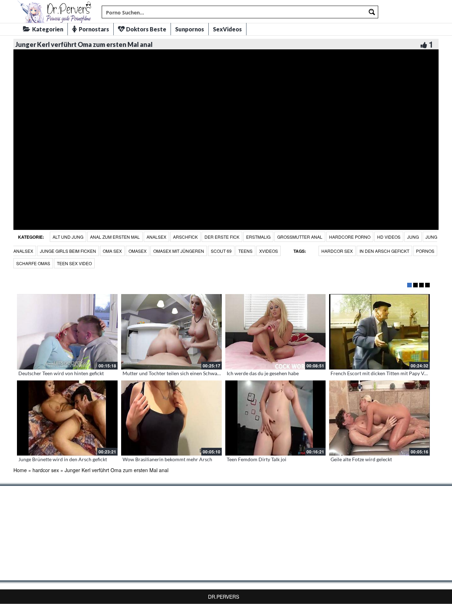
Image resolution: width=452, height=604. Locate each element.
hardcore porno (349, 237)
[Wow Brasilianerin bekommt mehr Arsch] (171, 418)
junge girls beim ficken (68, 251)
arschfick (185, 237)
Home (20, 470)
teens (245, 251)
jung (413, 237)
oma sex (112, 251)
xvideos (268, 251)
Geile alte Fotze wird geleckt (361, 459)
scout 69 (221, 251)
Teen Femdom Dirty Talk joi (256, 459)
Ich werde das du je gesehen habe (263, 373)
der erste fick (221, 237)
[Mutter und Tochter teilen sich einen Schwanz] (171, 332)
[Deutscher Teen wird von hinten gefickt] (67, 332)
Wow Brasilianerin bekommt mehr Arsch (167, 459)
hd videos (388, 237)
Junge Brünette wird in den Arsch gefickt (62, 459)
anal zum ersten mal (115, 237)
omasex (138, 251)
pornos (425, 251)
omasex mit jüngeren (178, 251)
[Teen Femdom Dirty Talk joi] (275, 418)
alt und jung (68, 237)
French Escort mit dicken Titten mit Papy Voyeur (384, 373)
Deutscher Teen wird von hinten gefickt (61, 373)
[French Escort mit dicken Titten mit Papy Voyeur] (379, 332)
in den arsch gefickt (384, 251)
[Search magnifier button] (372, 12)
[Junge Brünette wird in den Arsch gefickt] (67, 418)
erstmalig (258, 237)
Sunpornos (189, 29)
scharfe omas (33, 263)
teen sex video (74, 263)
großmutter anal (299, 237)
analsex (156, 237)
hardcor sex (337, 251)
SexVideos (227, 29)
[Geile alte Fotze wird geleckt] (379, 418)
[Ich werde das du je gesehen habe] (275, 332)
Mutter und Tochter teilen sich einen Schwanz (172, 373)
